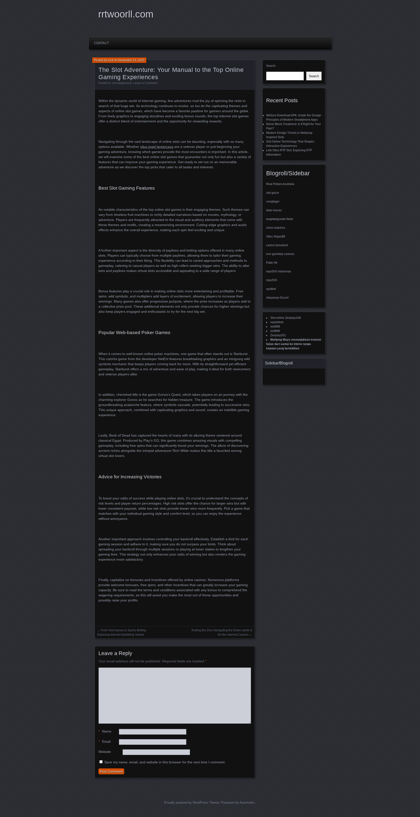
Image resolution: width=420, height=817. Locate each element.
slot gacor (272, 192)
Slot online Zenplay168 (285, 318)
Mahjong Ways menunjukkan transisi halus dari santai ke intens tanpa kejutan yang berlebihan (293, 344)
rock (111, 60)
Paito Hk (271, 262)
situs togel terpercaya (156, 147)
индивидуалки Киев (279, 219)
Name (104, 731)
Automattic (247, 802)
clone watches (275, 227)
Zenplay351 (278, 335)
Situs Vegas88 (275, 236)
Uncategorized (122, 83)
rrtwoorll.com (125, 14)
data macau (274, 210)
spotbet (271, 289)
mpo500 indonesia (278, 271)
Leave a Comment (145, 83)
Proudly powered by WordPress (186, 802)
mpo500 (271, 280)
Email (104, 741)
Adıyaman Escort (277, 297)
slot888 (275, 326)
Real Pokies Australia (280, 184)
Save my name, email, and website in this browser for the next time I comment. (165, 762)
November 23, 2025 (131, 60)
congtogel (272, 201)
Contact (101, 43)
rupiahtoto (277, 322)
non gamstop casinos (280, 254)
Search (271, 65)
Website (104, 752)
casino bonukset (277, 245)
